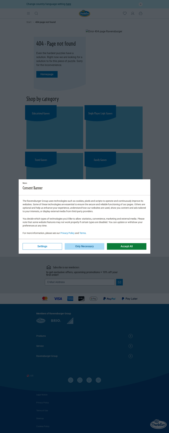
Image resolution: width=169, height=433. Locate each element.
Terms (83, 233)
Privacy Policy (67, 233)
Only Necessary (84, 246)
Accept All (127, 246)
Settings (42, 246)
